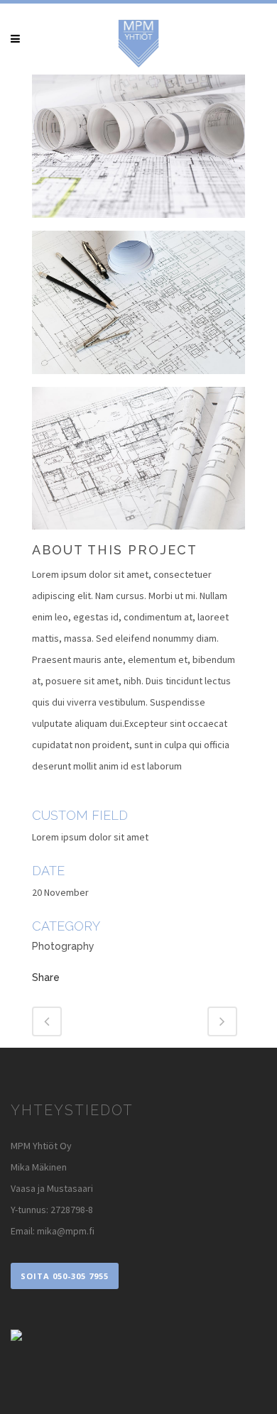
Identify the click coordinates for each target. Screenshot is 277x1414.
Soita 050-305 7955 (65, 1276)
